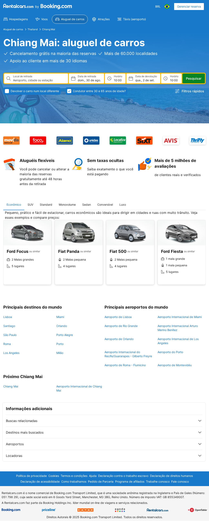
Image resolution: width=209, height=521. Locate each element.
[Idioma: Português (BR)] (167, 6)
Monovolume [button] (67, 204)
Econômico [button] (14, 204)
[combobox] (39, 80)
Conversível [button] (105, 204)
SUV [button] (30, 204)
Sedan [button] (86, 204)
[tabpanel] (104, 250)
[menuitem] (15, 19)
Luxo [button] (122, 204)
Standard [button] (46, 204)
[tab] (13, 204)
